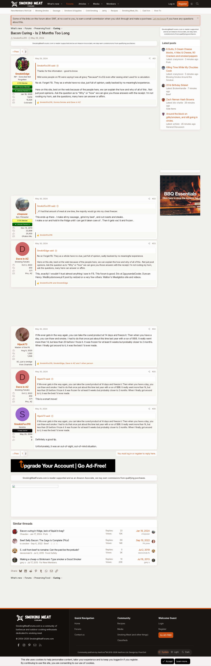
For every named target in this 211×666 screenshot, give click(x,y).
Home (77, 623)
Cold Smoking (92, 11)
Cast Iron (146, 11)
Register (162, 629)
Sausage (56, 11)
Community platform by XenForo (103, 652)
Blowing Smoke (42, 11)
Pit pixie (146, 543)
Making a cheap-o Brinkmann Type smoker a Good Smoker (50, 559)
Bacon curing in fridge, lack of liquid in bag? (42, 530)
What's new (53, 4)
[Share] (150, 58)
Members (111, 4)
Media (96, 4)
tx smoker (24, 543)
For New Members (48, 562)
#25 (154, 371)
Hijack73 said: (43, 379)
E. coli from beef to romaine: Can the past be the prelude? (49, 549)
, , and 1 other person (66, 363)
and (54, 283)
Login (161, 623)
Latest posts (169, 43)
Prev (16, 51)
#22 (154, 198)
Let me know (159, 18)
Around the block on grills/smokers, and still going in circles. (182, 117)
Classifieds (122, 640)
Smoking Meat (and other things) (132, 634)
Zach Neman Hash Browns (180, 99)
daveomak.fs (26, 553)
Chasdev (24, 534)
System (165, 652)
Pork (45, 534)
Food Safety (51, 553)
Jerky (104, 11)
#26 (154, 409)
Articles (82, 4)
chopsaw (145, 534)
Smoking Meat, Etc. (130, 11)
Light (176, 652)
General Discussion (175, 127)
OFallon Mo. (27, 236)
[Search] (197, 4)
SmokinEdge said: (45, 250)
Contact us (79, 634)
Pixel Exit (142, 652)
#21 (154, 58)
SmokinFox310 (20, 38)
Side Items (171, 108)
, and (60, 102)
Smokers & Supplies (73, 11)
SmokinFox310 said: (46, 65)
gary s (23, 562)
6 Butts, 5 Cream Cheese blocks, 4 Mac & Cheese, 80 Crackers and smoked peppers (182, 52)
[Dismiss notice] (197, 18)
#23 (154, 243)
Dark (187, 652)
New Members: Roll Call (21, 11)
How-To (157, 11)
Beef (46, 543)
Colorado (28, 102)
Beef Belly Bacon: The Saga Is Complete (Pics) (44, 540)
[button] (62, 4)
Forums (69, 4)
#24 (154, 329)
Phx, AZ (28, 273)
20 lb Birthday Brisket (177, 85)
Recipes (114, 11)
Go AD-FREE (166, 635)
